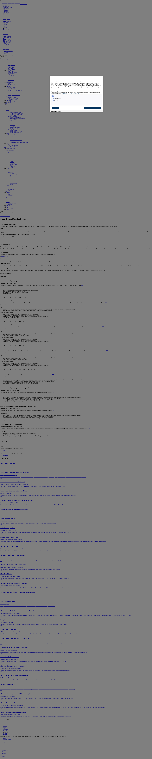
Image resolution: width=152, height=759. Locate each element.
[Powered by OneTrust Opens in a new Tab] (56, 111)
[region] (76, 94)
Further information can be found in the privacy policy (70, 93)
